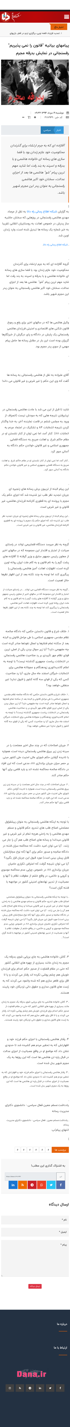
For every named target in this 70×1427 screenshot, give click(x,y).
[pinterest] (30, 1388)
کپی (61, 1176)
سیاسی (47, 130)
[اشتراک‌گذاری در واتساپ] (41, 1185)
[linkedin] (40, 1388)
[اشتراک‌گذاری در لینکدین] (13, 1185)
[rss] (20, 1388)
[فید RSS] (22, 1185)
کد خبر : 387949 (54, 117)
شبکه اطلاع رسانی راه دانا (42, 211)
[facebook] (60, 1388)
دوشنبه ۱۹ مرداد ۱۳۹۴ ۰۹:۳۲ (49, 113)
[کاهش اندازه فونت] (21, 117)
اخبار (58, 130)
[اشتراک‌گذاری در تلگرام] (32, 1185)
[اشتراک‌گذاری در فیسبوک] (60, 1185)
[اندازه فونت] (27, 117)
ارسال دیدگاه (35, 1286)
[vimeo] (10, 1388)
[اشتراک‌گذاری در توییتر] (51, 1185)
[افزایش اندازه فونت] (33, 117)
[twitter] (50, 1388)
